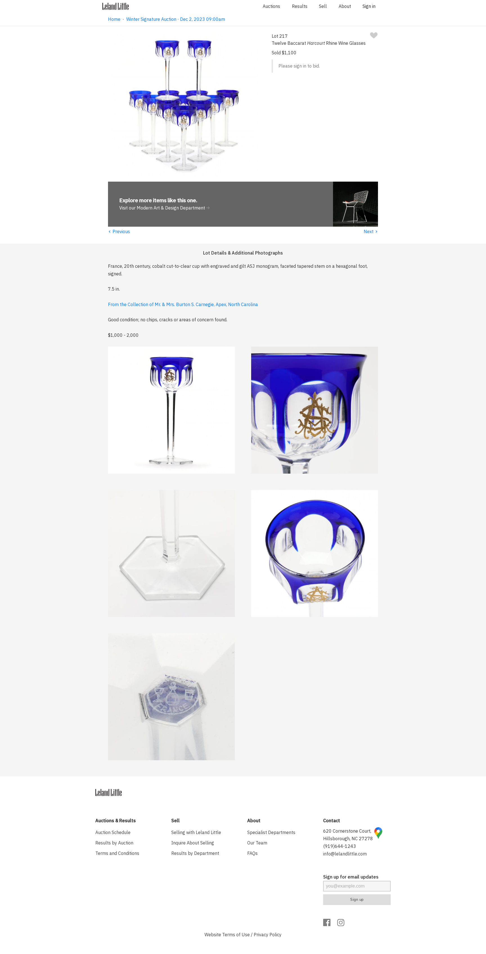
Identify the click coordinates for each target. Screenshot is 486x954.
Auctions (271, 6)
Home (114, 19)
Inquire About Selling (192, 843)
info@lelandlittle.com (345, 854)
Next (371, 231)
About (345, 6)
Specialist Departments (271, 832)
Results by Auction (114, 843)
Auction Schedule (112, 832)
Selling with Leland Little (196, 832)
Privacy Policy (268, 934)
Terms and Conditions (117, 853)
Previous (119, 231)
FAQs (252, 853)
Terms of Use (236, 934)
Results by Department (195, 853)
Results (299, 6)
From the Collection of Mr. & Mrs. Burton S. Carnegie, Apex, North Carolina (183, 304)
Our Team (257, 843)
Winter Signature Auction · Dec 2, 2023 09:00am (175, 19)
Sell (323, 6)
